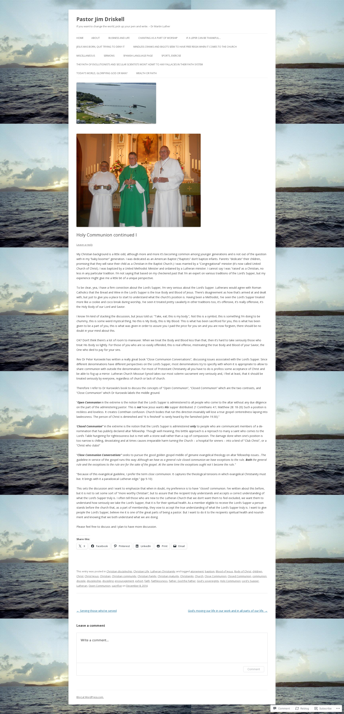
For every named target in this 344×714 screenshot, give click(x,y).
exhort (139, 581)
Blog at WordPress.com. (90, 697)
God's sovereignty (208, 581)
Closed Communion (239, 576)
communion (259, 576)
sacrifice (117, 585)
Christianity (187, 576)
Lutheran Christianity (162, 571)
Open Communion (99, 585)
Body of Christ (242, 571)
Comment (253, 669)
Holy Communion (230, 581)
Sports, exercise (171, 55)
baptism (210, 571)
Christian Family (147, 576)
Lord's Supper (250, 581)
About (95, 38)
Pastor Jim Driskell (100, 19)
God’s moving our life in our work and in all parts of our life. (228, 611)
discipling (107, 581)
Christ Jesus (92, 576)
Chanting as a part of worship (158, 38)
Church (199, 576)
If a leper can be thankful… (203, 38)
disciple (81, 581)
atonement (197, 571)
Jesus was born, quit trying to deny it (100, 46)
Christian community (124, 576)
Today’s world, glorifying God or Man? (101, 73)
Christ (79, 576)
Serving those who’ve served (96, 611)
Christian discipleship (119, 571)
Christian (105, 576)
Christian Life (141, 571)
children (257, 571)
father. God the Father (182, 581)
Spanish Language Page (138, 55)
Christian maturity (168, 576)
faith (147, 581)
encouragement (124, 581)
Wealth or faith (146, 73)
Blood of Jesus (224, 571)
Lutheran (81, 585)
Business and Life (119, 38)
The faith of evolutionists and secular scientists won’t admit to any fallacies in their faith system (139, 64)
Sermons (109, 55)
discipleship (94, 581)
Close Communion (216, 576)
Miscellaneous (85, 55)
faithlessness (159, 581)
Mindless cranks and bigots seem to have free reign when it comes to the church (185, 46)
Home (79, 38)
